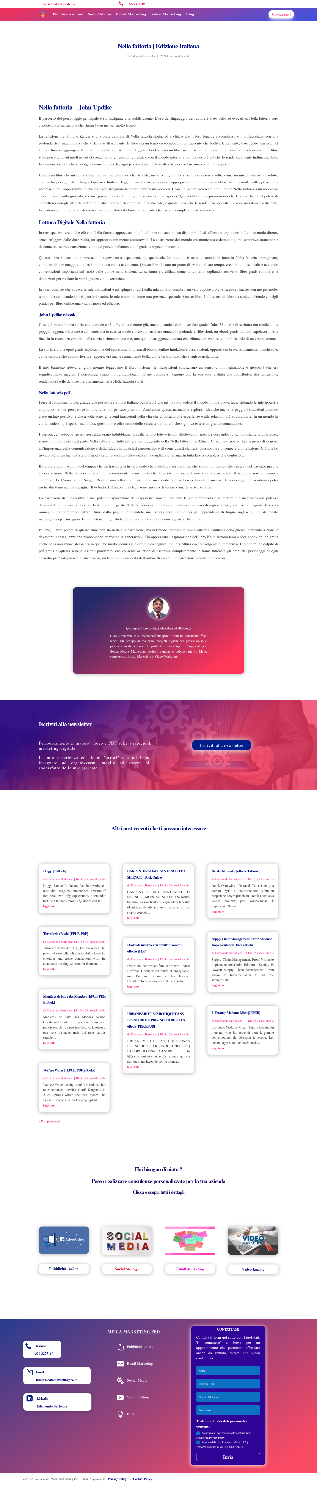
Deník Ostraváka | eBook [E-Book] (235, 871)
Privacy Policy (216, 1437)
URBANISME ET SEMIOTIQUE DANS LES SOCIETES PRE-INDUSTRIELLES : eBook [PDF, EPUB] (156, 1020)
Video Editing (138, 1397)
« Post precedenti (49, 1121)
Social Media (99, 14)
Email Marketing (131, 14)
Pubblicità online (68, 14)
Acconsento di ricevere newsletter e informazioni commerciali (223, 1435)
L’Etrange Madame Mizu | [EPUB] (236, 1012)
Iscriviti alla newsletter (221, 745)
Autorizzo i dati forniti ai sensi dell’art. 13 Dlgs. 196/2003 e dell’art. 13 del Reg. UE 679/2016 (223, 1444)
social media (181, 56)
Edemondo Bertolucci (144, 56)
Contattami (281, 14)
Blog (190, 14)
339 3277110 (44, 1353)
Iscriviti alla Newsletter (59, 4)
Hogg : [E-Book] (54, 871)
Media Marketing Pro (134, 1331)
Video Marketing (166, 14)
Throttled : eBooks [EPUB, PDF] (65, 933)
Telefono (40, 1345)
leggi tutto (49, 906)
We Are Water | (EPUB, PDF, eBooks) (69, 1070)
